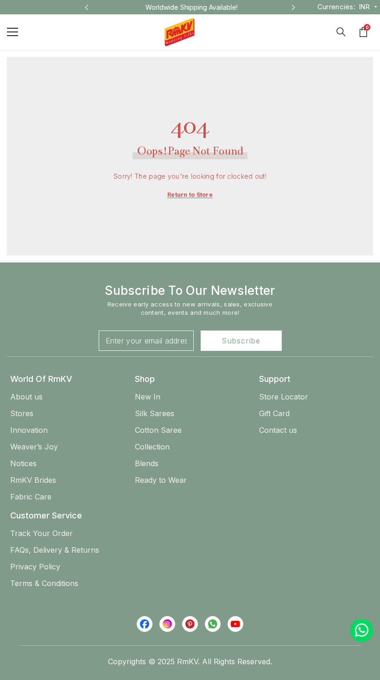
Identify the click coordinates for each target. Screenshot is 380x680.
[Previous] (86, 7)
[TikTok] (213, 624)
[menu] (12, 31)
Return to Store (190, 194)
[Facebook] (144, 624)
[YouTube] (235, 624)
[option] (190, 7)
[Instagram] (167, 624)
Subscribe (241, 340)
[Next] (293, 7)
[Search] (341, 31)
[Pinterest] (190, 624)
